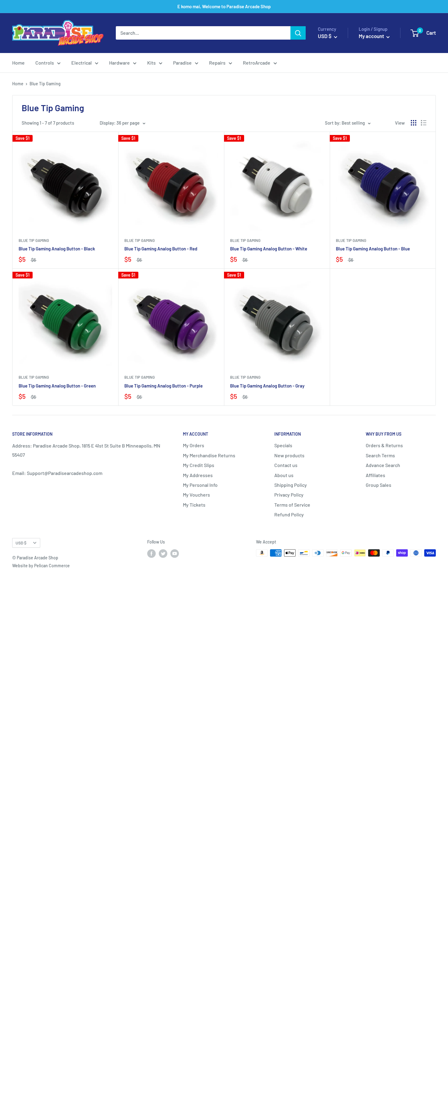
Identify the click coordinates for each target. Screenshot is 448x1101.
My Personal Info (200, 485)
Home (18, 62)
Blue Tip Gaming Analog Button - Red (160, 248)
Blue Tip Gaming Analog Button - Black (57, 248)
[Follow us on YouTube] (174, 553)
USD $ (21, 542)
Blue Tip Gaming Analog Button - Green (57, 385)
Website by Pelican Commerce (41, 565)
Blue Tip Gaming (34, 240)
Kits (151, 62)
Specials (283, 445)
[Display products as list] (423, 123)
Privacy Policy (289, 494)
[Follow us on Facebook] (151, 553)
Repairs (217, 62)
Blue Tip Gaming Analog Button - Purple (163, 385)
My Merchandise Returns (209, 455)
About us (283, 475)
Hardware (119, 62)
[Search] (298, 33)
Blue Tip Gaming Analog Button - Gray (267, 385)
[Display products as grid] (413, 123)
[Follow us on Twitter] (163, 553)
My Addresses (198, 475)
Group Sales (378, 485)
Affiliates (375, 475)
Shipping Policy (290, 485)
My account (372, 36)
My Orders (193, 445)
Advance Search (383, 465)
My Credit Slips (198, 465)
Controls (44, 62)
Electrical (81, 62)
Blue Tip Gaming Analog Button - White (268, 248)
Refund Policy (289, 514)
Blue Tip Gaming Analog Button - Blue (373, 248)
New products (289, 455)
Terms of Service (292, 505)
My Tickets (194, 505)
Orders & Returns (384, 445)
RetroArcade (256, 62)
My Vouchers (196, 494)
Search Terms (380, 455)
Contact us (285, 465)
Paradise (182, 62)
